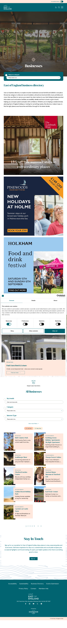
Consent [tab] (11, 300)
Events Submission (52, 584)
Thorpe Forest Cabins (53, 457)
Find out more (14, 372)
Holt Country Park (21, 438)
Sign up (33, 558)
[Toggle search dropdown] (59, 7)
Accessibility (12, 584)
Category (10, 407)
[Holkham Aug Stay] (33, 206)
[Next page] (38, 526)
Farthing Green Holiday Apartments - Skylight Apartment (53, 440)
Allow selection (33, 331)
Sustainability (23, 584)
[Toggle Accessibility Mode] (61, 1)
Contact (33, 588)
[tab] (33, 376)
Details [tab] (34, 300)
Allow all (54, 331)
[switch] (25, 324)
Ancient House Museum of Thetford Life (52, 474)
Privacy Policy (23, 588)
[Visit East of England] (8, 7)
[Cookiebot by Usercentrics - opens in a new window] (58, 296)
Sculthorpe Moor (21, 457)
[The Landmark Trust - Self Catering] (33, 145)
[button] (62, 7)
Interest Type (12, 415)
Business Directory (37, 584)
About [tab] (55, 300)
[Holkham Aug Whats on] (33, 266)
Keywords (10, 398)
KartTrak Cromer (51, 492)
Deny (12, 331)
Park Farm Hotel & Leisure (16, 365)
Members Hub (43, 588)
